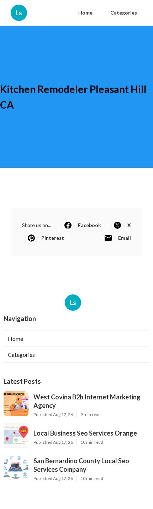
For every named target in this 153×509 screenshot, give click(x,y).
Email (124, 238)
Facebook (89, 225)
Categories (123, 13)
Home (85, 13)
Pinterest (52, 238)
